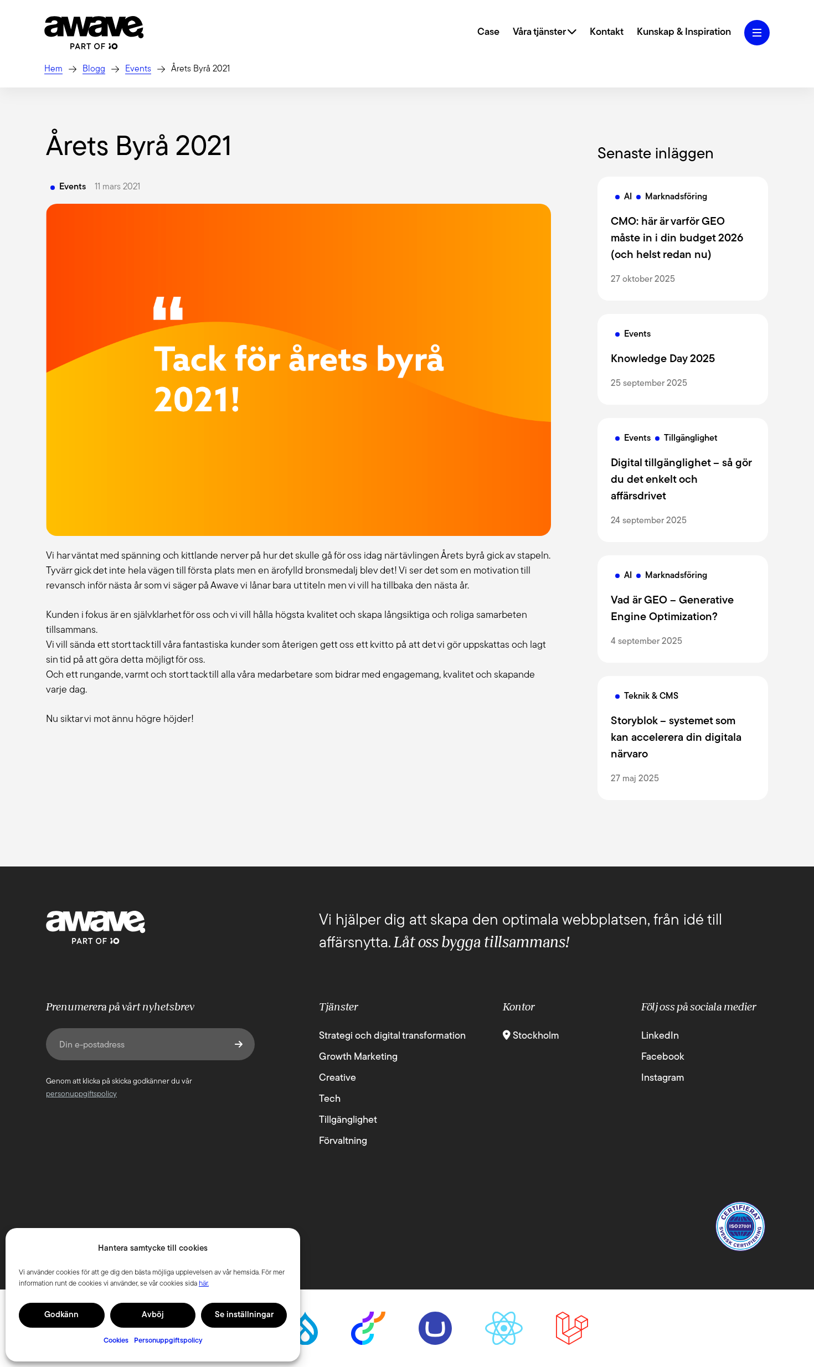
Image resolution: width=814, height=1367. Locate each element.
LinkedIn (660, 1036)
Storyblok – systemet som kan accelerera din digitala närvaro (676, 738)
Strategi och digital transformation (392, 1036)
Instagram (662, 1079)
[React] (503, 1328)
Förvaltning (343, 1142)
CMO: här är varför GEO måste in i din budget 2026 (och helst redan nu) (677, 238)
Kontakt (607, 33)
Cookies (116, 1340)
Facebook (662, 1057)
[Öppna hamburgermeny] (757, 32)
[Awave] (94, 32)
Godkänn (61, 1315)
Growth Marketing (358, 1057)
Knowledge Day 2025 (663, 359)
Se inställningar (244, 1315)
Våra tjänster (540, 33)
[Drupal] (305, 1328)
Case (488, 33)
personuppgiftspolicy (81, 1094)
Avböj (153, 1315)
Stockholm (535, 1036)
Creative (337, 1079)
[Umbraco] (435, 1328)
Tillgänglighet (348, 1121)
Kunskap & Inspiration (684, 33)
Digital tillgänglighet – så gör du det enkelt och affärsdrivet (681, 480)
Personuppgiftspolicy (168, 1340)
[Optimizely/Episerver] (368, 1328)
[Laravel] (572, 1328)
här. (204, 1283)
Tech (330, 1100)
